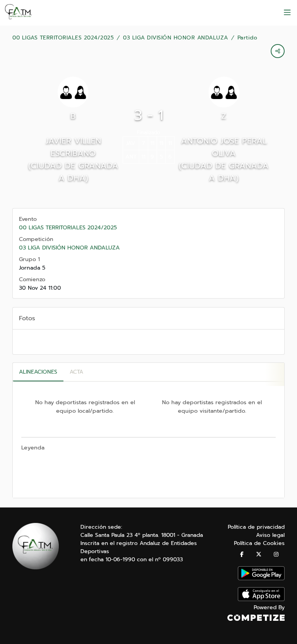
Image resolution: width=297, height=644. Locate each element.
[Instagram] (276, 554)
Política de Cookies (259, 543)
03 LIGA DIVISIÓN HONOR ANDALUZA (175, 38)
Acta (76, 372)
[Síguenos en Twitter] (258, 554)
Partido (247, 38)
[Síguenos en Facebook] (242, 554)
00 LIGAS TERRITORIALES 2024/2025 (63, 38)
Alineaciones (38, 372)
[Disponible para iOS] (261, 599)
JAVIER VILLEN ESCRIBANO (73, 147)
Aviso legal (270, 535)
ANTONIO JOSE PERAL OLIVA (224, 147)
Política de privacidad (256, 527)
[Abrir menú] (287, 13)
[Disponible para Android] (261, 578)
